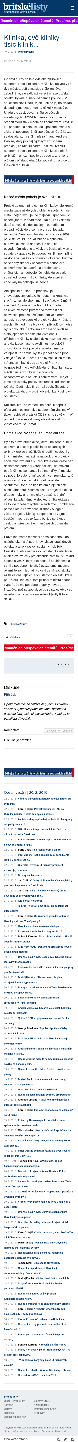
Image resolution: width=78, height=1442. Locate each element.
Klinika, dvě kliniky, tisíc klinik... (53, 1278)
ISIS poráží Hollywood (30, 900)
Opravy (8, 1408)
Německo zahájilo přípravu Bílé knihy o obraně (44, 1370)
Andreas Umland (27, 1099)
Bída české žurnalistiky (47, 1263)
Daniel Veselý (25, 1242)
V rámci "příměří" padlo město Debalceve (41, 1319)
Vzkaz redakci (41, 1404)
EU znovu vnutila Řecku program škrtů (40, 931)
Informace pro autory (45, 1408)
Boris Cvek (24, 849)
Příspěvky (39, 1412)
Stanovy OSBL (42, 1400)
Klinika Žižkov (19, 624)
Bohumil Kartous (27, 936)
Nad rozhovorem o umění (46, 849)
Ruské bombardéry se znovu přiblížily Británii (44, 1303)
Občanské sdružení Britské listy (42, 1427)
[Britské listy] (39, 180)
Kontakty (8, 1404)
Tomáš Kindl (25, 1263)
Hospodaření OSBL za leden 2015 (37, 1375)
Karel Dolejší (25, 809)
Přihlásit (10, 694)
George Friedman (28, 1028)
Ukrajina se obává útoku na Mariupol (38, 926)
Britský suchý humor (30, 875)
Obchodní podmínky (15, 1416)
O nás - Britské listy (14, 1400)
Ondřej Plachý (26, 51)
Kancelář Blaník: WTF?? (52, 1344)
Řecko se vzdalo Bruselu (38, 1089)
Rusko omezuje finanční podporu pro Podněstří (44, 1094)
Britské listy (32, 8)
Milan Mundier (26, 1130)
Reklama (9, 1412)
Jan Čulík (23, 880)
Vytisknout (15, 637)
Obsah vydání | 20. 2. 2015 (25, 792)
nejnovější (52, 730)
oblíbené (68, 730)
